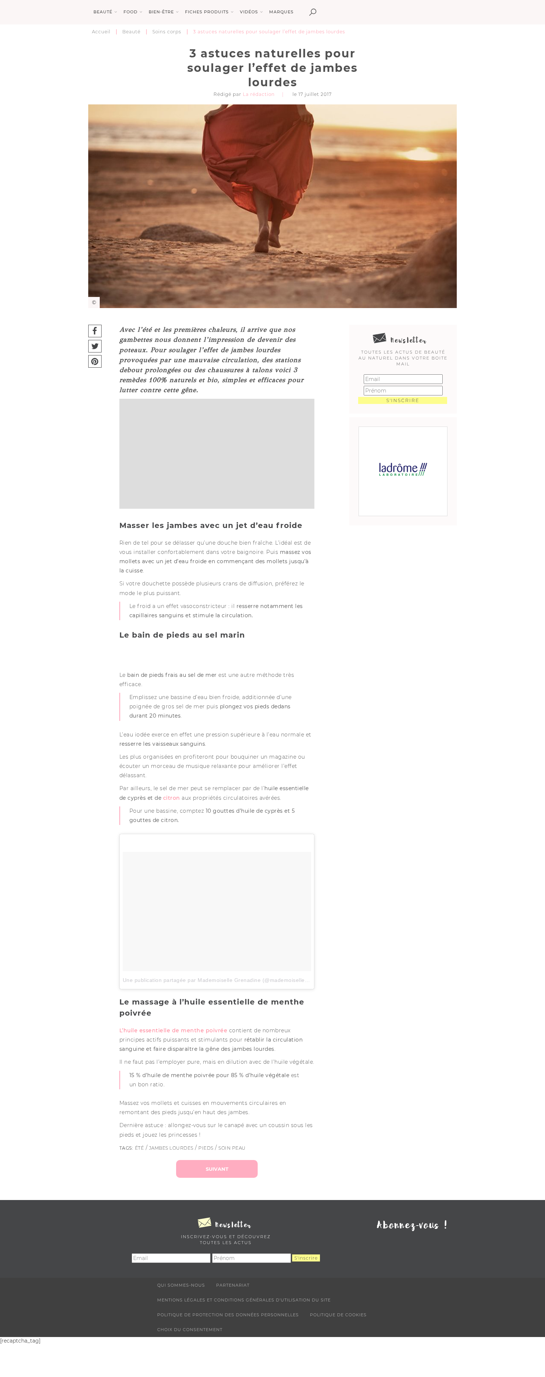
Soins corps (166, 31)
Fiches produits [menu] (207, 11)
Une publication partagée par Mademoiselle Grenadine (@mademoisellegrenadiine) (228, 980)
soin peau (232, 1148)
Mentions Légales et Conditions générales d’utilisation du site (244, 1300)
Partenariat (233, 1285)
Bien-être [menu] (161, 11)
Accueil (101, 31)
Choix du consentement (189, 1329)
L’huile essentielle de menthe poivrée (173, 1030)
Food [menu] (130, 11)
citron (171, 798)
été (139, 1148)
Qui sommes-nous (181, 1285)
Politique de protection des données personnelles (228, 1314)
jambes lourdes (171, 1148)
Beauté (131, 31)
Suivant (217, 1169)
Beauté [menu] (102, 11)
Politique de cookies (338, 1314)
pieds (206, 1148)
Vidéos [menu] (249, 11)
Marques (281, 11)
